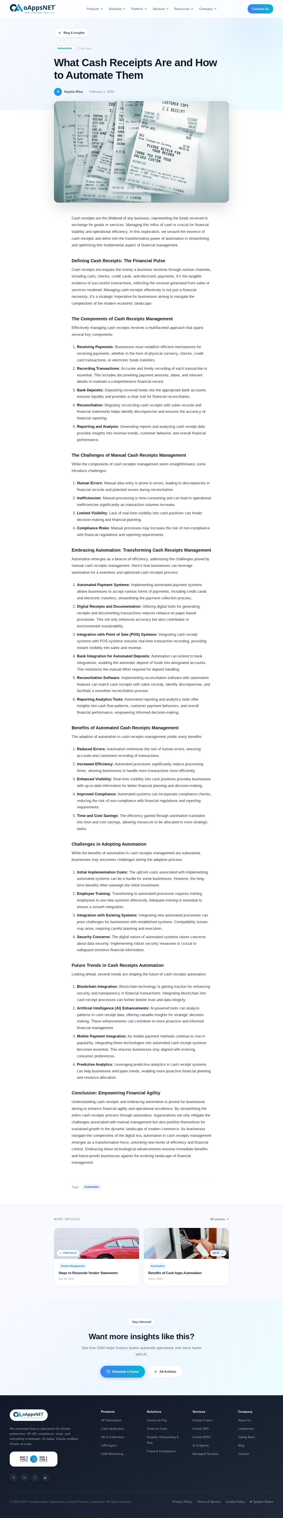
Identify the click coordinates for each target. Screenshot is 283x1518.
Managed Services (206, 1454)
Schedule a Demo (125, 1371)
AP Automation (111, 1420)
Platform (137, 9)
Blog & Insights (74, 32)
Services (159, 9)
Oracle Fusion (202, 1420)
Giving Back (246, 1437)
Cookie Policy (235, 1501)
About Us (244, 1420)
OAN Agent (109, 1445)
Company (206, 9)
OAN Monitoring (112, 1454)
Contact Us (260, 9)
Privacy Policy (182, 1501)
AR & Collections (112, 1437)
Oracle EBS (201, 1428)
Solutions (115, 9)
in (24, 1477)
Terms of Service (209, 1501)
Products (93, 9)
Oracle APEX (201, 1437)
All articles (217, 1219)
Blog (241, 1445)
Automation (64, 48)
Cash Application (112, 1428)
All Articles (167, 1371)
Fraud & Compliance (161, 1451)
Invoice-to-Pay (157, 1420)
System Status (263, 1501)
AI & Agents (201, 1445)
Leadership (246, 1428)
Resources (181, 9)
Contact (243, 1454)
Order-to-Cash (157, 1428)
